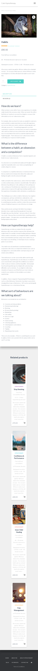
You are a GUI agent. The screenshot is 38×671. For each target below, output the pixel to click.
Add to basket (14, 81)
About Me (14, 658)
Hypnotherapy (8, 10)
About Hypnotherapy (26, 658)
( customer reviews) (13, 46)
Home (2, 10)
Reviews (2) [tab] (6, 98)
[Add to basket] (24, 423)
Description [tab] (7, 94)
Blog (7, 662)
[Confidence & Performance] (19, 440)
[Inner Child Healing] (19, 514)
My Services (15, 662)
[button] (33, 17)
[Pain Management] (19, 592)
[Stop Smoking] (19, 373)
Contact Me (24, 662)
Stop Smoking (19, 389)
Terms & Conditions (19, 666)
